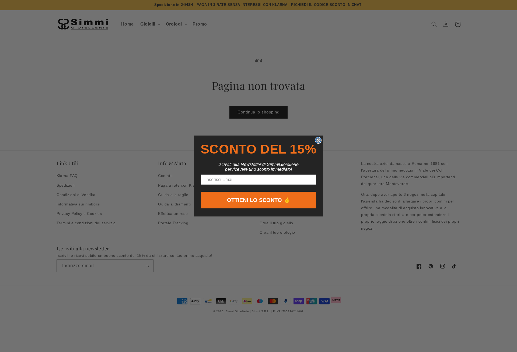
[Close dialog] (318, 140)
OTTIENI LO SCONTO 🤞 (258, 200)
